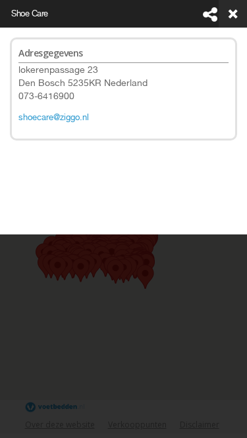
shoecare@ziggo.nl (53, 117)
